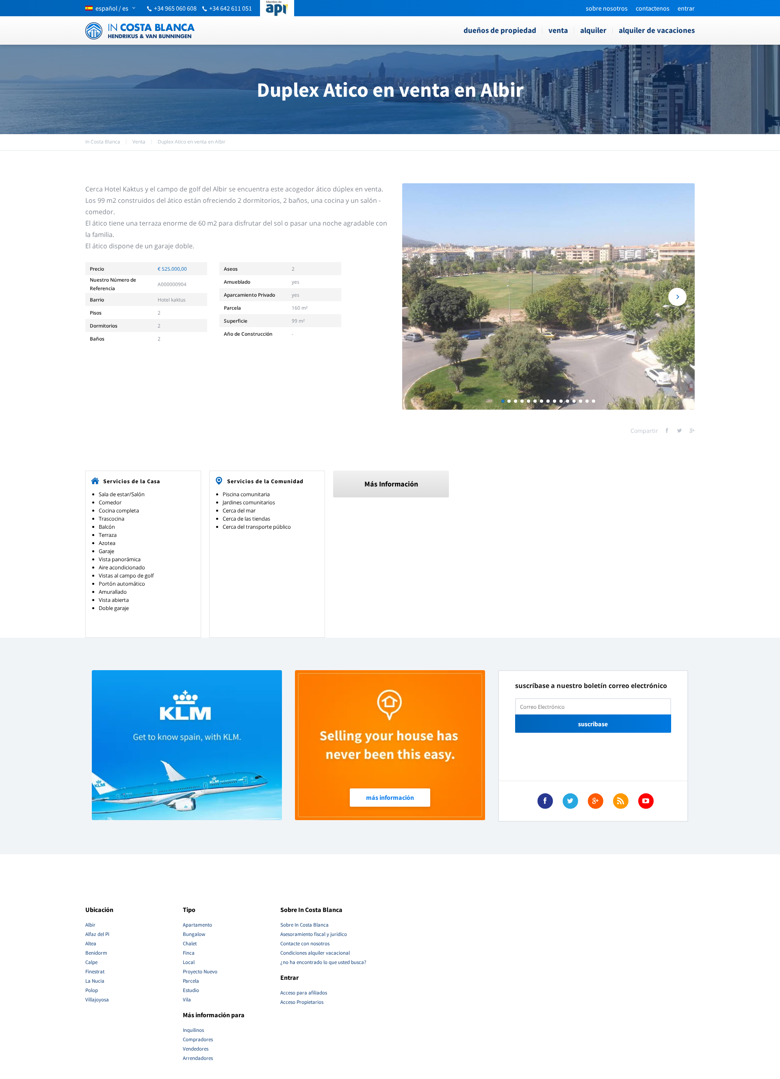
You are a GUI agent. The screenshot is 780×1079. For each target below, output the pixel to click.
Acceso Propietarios (301, 1002)
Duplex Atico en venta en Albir (191, 141)
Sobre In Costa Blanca (304, 924)
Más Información (391, 483)
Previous (419, 297)
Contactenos (653, 8)
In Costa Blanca (102, 141)
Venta (558, 30)
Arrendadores (198, 1058)
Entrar (686, 8)
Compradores (198, 1039)
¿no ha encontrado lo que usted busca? (323, 962)
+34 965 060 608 (175, 8)
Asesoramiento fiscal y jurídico (313, 934)
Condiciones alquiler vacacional (315, 952)
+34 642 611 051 (230, 8)
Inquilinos (193, 1030)
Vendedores (195, 1048)
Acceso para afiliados (303, 992)
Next (677, 297)
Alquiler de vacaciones (657, 30)
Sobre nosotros (607, 8)
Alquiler (593, 30)
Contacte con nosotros (304, 943)
